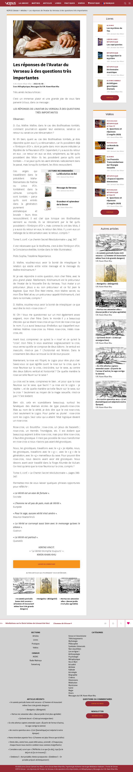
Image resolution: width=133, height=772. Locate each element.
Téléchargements (75, 638)
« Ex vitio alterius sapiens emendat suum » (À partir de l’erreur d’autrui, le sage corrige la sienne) (110, 370)
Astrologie (72, 672)
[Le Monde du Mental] (100, 145)
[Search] (124, 3)
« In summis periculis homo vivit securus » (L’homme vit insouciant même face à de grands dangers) (111, 255)
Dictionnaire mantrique (112, 70)
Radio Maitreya (36, 660)
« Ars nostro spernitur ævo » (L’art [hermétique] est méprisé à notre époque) (111, 402)
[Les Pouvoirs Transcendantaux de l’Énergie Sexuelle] (100, 159)
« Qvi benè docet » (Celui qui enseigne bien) (108, 338)
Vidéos (35, 647)
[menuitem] (108, 3)
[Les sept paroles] (100, 42)
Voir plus (109, 98)
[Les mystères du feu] (100, 28)
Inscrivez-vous (97, 716)
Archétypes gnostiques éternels (112, 86)
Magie (70, 690)
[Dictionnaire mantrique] (100, 69)
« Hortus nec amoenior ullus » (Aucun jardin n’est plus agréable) (111, 310)
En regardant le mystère (114, 57)
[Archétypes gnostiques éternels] (100, 83)
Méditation (72, 682)
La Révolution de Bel (67, 173)
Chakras (71, 677)
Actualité (111, 126)
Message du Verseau (67, 187)
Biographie (72, 675)
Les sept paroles (114, 44)
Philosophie (73, 643)
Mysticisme (73, 685)
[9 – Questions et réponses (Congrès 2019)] (100, 192)
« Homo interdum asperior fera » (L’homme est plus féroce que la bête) (35, 737)
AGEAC (35, 656)
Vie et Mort (72, 662)
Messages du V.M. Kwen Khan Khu (45, 86)
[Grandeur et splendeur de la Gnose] (48, 205)
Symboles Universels (76, 646)
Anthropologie (74, 654)
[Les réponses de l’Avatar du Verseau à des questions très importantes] (105, 623)
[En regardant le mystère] (100, 55)
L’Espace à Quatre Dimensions (115, 180)
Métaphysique (24, 86)
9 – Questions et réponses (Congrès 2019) (114, 200)
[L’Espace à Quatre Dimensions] (100, 179)
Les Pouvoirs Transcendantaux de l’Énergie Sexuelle (115, 163)
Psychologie (112, 121)
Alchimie (110, 25)
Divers (71, 693)
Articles (36, 636)
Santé (70, 688)
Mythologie (73, 641)
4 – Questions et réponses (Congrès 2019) (114, 131)
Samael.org (35, 664)
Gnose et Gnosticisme (77, 636)
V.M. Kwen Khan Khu (104, 261)
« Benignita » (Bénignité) (107, 283)
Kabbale (117, 81)
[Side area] (128, 3)
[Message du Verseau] (48, 191)
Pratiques (36, 643)
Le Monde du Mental (112, 146)
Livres (35, 640)
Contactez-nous (97, 703)
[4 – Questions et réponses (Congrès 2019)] (100, 123)
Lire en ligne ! (112, 39)
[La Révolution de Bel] (48, 177)
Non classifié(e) (74, 649)
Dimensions (73, 680)
